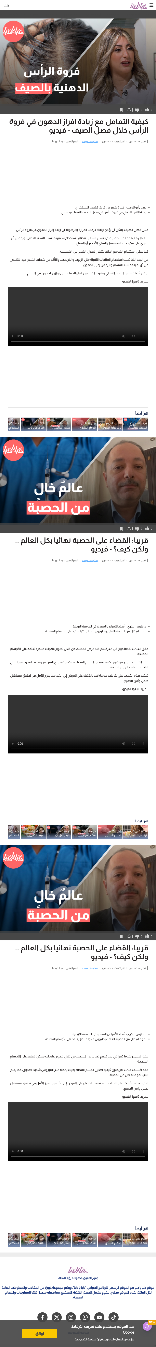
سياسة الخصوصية (85, 1339)
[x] (57, 1317)
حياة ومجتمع (71, 14)
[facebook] (42, 1317)
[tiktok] (113, 1317)
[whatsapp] (85, 1317)
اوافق (39, 1334)
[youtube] (99, 1317)
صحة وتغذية (113, 14)
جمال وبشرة (31, 14)
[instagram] (71, 1317)
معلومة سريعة (90, 141)
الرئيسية (150, 14)
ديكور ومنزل (51, 14)
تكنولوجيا (13, 14)
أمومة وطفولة (92, 14)
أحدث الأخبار (133, 14)
